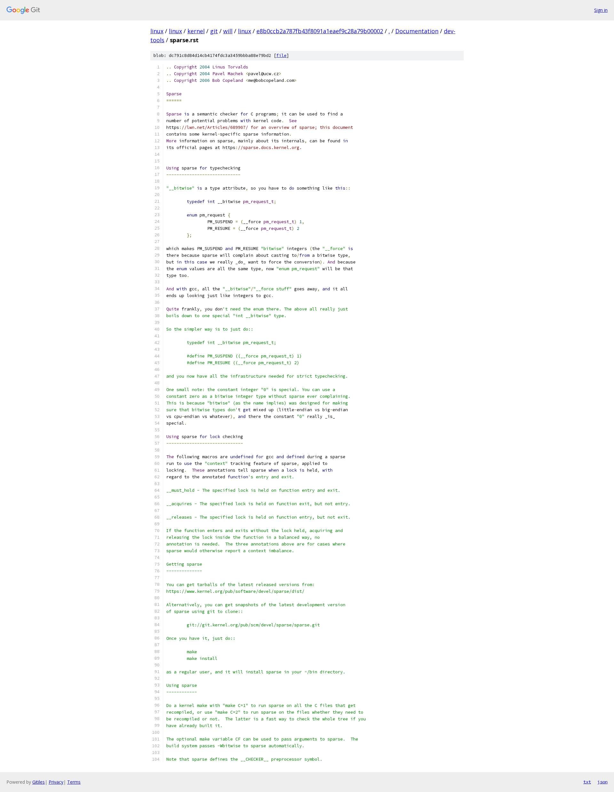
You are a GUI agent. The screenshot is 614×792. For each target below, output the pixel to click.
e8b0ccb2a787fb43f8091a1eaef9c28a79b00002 (319, 31)
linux (156, 31)
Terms (74, 782)
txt (587, 782)
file (281, 55)
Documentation (416, 31)
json (602, 782)
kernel (196, 31)
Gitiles (38, 782)
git (214, 31)
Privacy (56, 782)
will (227, 31)
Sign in (601, 10)
